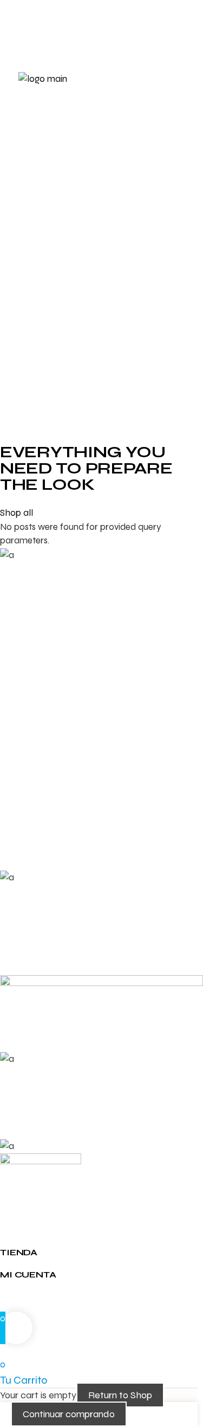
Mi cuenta (28, 1274)
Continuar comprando (69, 1414)
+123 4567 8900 (31, 12)
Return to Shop (120, 1395)
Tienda (18, 1252)
